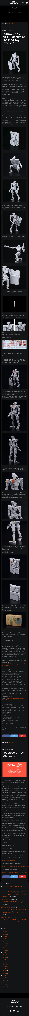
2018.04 (5, 974)
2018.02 (5, 977)
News (13, 12)
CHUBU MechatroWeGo (20, 18)
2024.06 (5, 940)
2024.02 (5, 942)
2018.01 (5, 979)
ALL (9, 12)
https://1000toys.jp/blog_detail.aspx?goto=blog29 (13, 664)
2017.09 (5, 986)
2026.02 (5, 931)
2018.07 (5, 968)
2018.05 (5, 972)
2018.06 (5, 970)
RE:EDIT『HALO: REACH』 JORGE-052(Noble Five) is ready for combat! (13, 892)
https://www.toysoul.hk (8, 861)
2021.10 (5, 945)
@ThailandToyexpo (10, 699)
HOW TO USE (10, 1006)
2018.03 (5, 975)
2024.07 (5, 938)
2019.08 (5, 958)
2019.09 (5, 956)
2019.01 (5, 959)
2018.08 (5, 966)
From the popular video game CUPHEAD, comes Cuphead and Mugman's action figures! (14, 920)
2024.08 (5, 936)
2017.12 (5, 981)
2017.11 (5, 982)
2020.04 (5, 950)
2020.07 (5, 949)
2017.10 (5, 984)
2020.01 (5, 952)
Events (19, 12)
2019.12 (5, 954)
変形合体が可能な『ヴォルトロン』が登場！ (14, 912)
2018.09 (5, 965)
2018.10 (5, 963)
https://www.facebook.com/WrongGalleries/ (14, 872)
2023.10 (5, 943)
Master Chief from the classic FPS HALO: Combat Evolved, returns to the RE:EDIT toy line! (13, 887)
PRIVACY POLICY (18, 1006)
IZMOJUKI (21, 15)
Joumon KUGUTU (7, 18)
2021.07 (5, 947)
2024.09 (5, 935)
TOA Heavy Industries (10, 15)
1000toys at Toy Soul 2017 (13, 754)
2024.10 (5, 933)
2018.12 (5, 961)
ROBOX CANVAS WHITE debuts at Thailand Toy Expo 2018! (13, 38)
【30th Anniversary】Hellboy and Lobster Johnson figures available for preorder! (12, 902)
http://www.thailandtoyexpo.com (15, 698)
